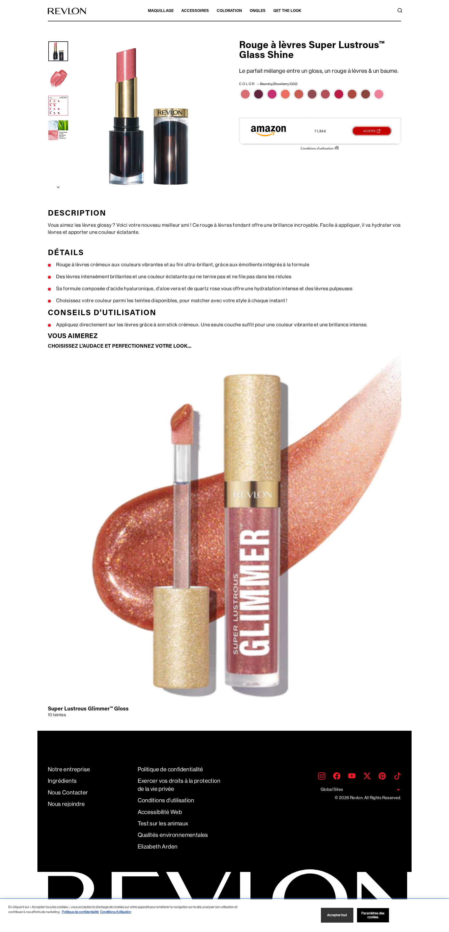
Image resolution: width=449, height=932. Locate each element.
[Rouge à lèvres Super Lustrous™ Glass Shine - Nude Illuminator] (352, 94)
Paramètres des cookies (372, 915)
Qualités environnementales (173, 835)
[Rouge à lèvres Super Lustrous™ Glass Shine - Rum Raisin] (365, 94)
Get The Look (287, 11)
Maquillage (161, 11)
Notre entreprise (69, 769)
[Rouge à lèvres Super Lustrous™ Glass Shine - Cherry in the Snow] (272, 94)
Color (268, 84)
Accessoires (195, 11)
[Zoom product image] (147, 115)
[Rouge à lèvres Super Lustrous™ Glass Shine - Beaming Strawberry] (245, 94)
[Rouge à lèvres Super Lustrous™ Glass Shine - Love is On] (339, 94)
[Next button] (58, 186)
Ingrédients (62, 781)
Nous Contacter (68, 792)
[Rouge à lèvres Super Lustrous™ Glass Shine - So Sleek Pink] (379, 94)
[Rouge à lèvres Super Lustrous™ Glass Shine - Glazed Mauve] (312, 94)
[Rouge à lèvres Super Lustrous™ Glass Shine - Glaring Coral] (299, 94)
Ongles (258, 11)
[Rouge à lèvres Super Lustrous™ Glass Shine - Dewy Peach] (285, 94)
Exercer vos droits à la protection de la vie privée (179, 785)
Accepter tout (337, 915)
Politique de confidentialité (170, 769)
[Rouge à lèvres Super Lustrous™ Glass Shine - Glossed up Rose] (325, 94)
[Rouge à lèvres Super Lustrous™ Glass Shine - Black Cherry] (258, 94)
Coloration (229, 11)
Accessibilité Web (160, 812)
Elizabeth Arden (158, 846)
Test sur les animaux (163, 823)
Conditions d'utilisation (166, 800)
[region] (224, 915)
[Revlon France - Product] (67, 11)
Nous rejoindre (66, 804)
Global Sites (332, 789)
